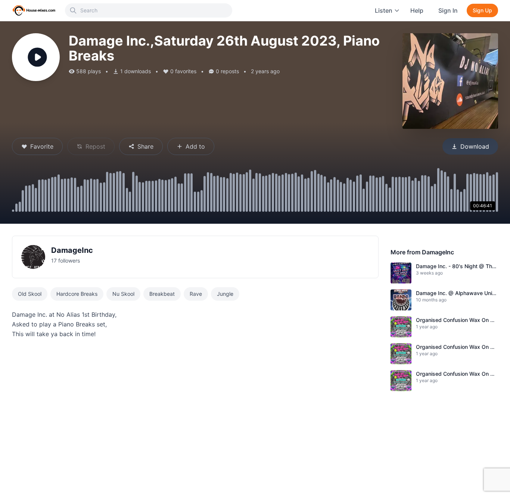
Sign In (448, 10)
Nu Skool (123, 294)
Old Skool (29, 294)
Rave (196, 294)
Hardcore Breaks (76, 294)
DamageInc (72, 250)
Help (416, 10)
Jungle (225, 294)
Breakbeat (162, 294)
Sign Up (482, 10)
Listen (383, 10)
